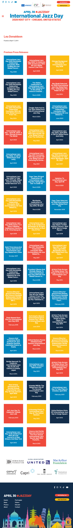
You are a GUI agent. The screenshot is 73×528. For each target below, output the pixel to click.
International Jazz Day (36, 15)
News (5, 502)
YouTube (16, 2)
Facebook (3, 2)
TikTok (12, 2)
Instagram (5, 2)
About (6, 507)
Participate (18, 500)
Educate (17, 505)
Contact (17, 507)
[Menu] (3, 16)
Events (6, 500)
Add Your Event (63, 5)
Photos (6, 505)
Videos (17, 502)
